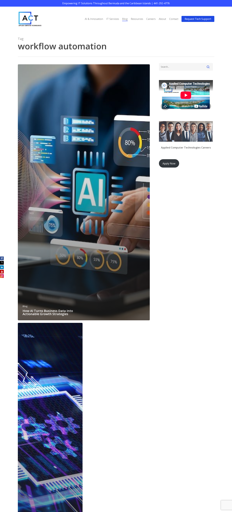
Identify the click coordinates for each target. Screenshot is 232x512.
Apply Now (169, 163)
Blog (25, 306)
